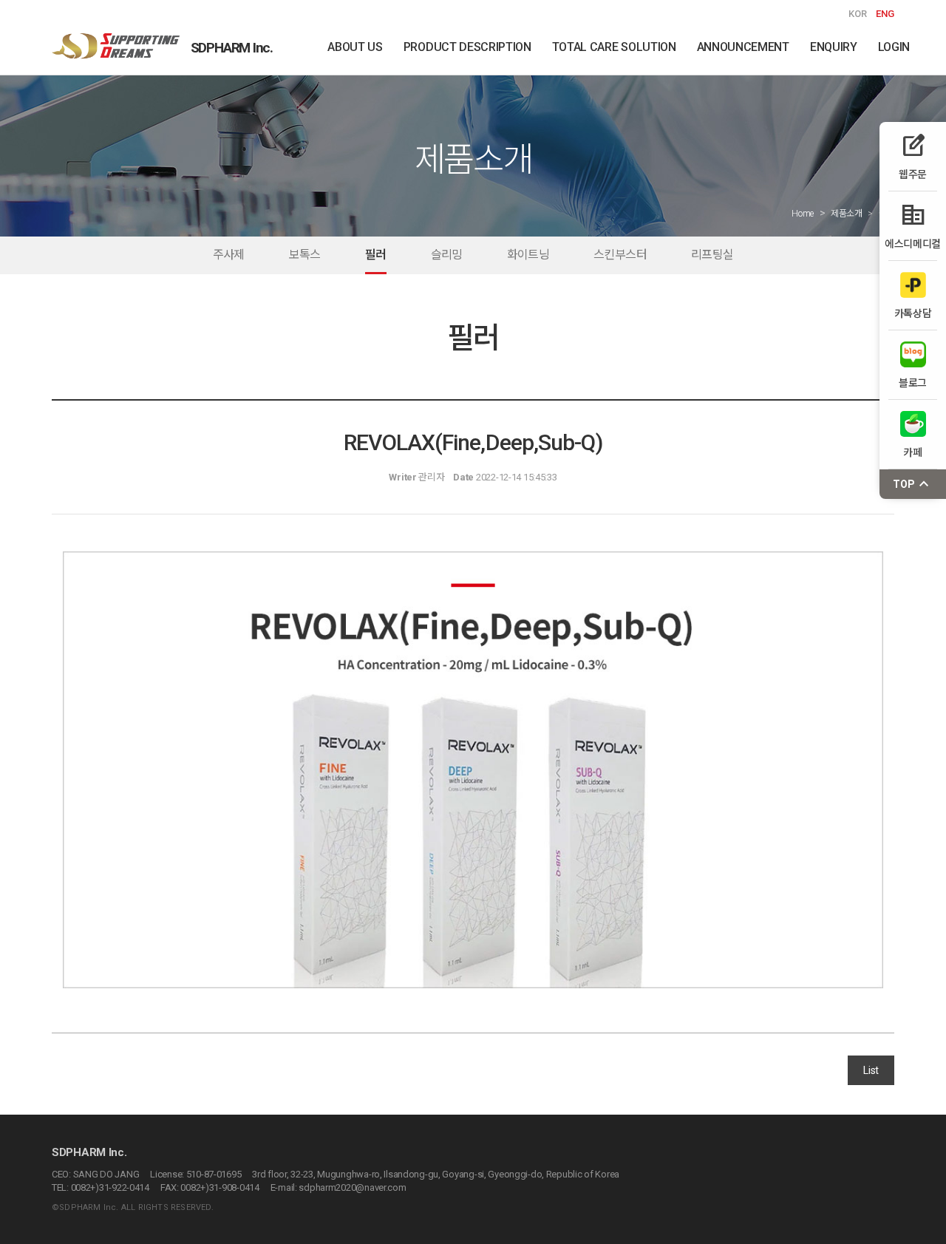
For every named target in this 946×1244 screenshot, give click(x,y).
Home (803, 213)
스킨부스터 (620, 255)
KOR (857, 13)
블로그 (913, 382)
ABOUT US (354, 47)
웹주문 (913, 156)
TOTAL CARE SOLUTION (614, 47)
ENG (885, 13)
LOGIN (894, 47)
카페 (912, 452)
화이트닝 (528, 255)
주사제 (229, 255)
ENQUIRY (833, 47)
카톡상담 (913, 313)
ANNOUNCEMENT (743, 47)
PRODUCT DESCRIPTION (467, 47)
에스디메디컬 (912, 226)
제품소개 (846, 213)
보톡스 (305, 255)
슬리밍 (447, 255)
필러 (376, 255)
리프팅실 (712, 255)
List (871, 1070)
